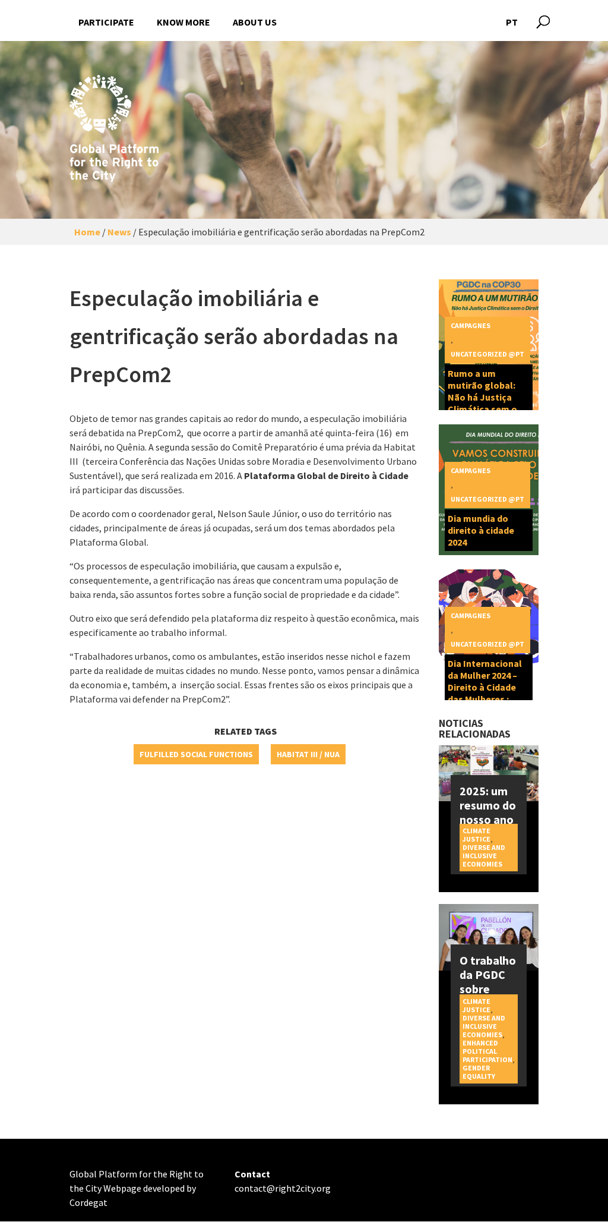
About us (255, 22)
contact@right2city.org (283, 1188)
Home (87, 232)
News (119, 232)
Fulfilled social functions (196, 754)
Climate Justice (476, 834)
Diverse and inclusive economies (484, 855)
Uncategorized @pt (487, 353)
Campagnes (470, 325)
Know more (183, 22)
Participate (106, 22)
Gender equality (479, 1072)
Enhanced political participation (487, 1051)
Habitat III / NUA (308, 754)
